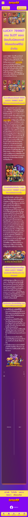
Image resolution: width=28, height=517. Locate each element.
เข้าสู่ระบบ (7, 8)
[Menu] (3, 2)
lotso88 (19, 62)
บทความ (21, 492)
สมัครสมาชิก (22, 8)
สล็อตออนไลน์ (18, 495)
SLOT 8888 (7, 120)
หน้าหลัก (6, 492)
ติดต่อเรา (9, 495)
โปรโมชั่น (14, 492)
